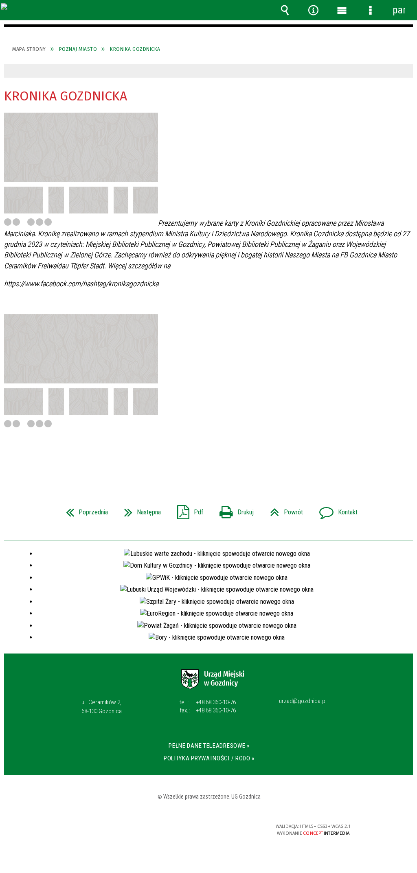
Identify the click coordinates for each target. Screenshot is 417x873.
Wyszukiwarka (285, 10)
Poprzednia (83, 509)
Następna (139, 509)
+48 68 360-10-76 (208, 702)
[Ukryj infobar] (406, 71)
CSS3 (207, 829)
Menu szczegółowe (370, 10)
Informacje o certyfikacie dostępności (102, 831)
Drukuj (233, 509)
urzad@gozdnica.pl (303, 701)
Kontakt (335, 509)
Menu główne (342, 10)
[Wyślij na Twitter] (207, 460)
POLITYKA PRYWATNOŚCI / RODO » (209, 758)
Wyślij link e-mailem (222, 460)
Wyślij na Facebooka (193, 460)
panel (399, 10)
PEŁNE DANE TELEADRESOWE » (209, 745)
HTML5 (195, 829)
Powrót (283, 509)
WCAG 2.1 (233, 829)
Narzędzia (313, 10)
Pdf (187, 509)
